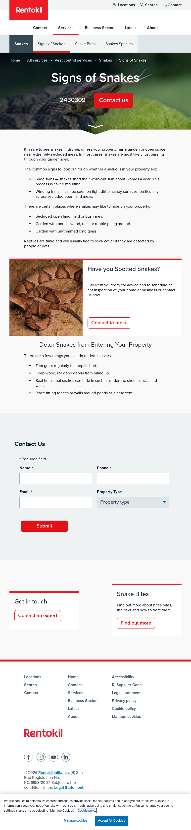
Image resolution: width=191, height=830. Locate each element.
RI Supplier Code (127, 684)
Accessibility (123, 676)
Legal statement (126, 692)
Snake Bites (85, 43)
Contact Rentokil (109, 323)
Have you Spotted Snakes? (124, 269)
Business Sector (82, 700)
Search (151, 4)
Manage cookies (126, 716)
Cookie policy (124, 708)
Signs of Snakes (51, 43)
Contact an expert (37, 616)
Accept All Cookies (111, 821)
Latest (73, 708)
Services (75, 692)
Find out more (136, 623)
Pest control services (73, 60)
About (73, 716)
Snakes (21, 43)
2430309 (73, 100)
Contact (175, 4)
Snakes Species (119, 43)
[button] (95, 127)
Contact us (113, 100)
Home (14, 60)
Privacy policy (124, 700)
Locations (126, 4)
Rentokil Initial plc (54, 772)
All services (37, 60)
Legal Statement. (69, 787)
